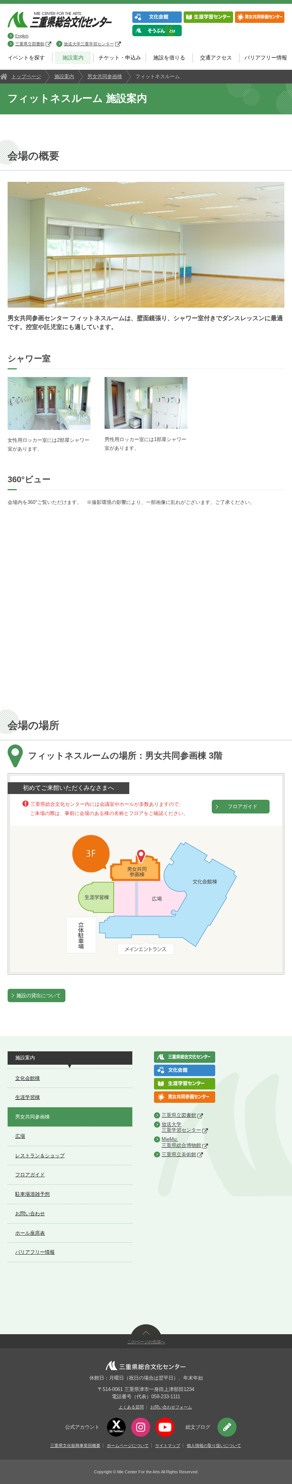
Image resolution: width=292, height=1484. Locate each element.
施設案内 (73, 58)
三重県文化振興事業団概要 (75, 1445)
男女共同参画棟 (104, 76)
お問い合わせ (30, 1213)
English (22, 36)
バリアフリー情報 (265, 58)
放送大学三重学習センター (89, 44)
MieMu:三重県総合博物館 (181, 1142)
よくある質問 (131, 1407)
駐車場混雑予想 (32, 1194)
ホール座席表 (30, 1233)
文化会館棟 (27, 1078)
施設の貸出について (38, 995)
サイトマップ (167, 1445)
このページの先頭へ (146, 1342)
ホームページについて (128, 1445)
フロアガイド (242, 806)
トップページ (26, 76)
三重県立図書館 (29, 44)
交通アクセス (216, 58)
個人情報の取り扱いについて (214, 1445)
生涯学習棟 (27, 1097)
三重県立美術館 (179, 1154)
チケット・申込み (119, 58)
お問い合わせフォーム (171, 1407)
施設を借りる (169, 58)
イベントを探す (26, 58)
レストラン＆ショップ (40, 1155)
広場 (20, 1136)
